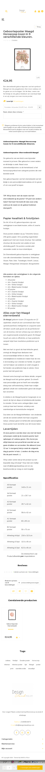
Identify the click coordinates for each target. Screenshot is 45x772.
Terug (38, 27)
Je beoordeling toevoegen (30, 583)
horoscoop (35, 660)
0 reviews (14, 40)
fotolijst (15, 660)
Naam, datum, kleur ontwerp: (13, 112)
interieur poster (17, 664)
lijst (26, 664)
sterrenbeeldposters (11, 167)
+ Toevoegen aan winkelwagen (30, 767)
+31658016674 (25, 722)
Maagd (31, 664)
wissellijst (31, 668)
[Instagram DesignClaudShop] (22, 732)
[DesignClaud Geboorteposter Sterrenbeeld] (12, 615)
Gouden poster (25, 660)
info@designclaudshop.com (24, 725)
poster (38, 664)
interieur (7, 664)
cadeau (7, 660)
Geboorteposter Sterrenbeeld (12, 625)
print (11, 668)
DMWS (23, 757)
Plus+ (28, 757)
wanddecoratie (21, 668)
